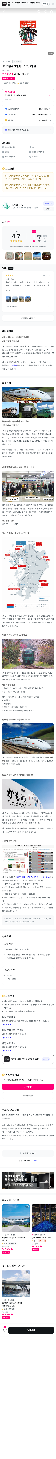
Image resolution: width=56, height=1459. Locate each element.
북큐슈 (50, 362)
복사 (35, 1161)
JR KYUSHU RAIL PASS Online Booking (32, 877)
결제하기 (31, 1330)
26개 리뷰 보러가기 (28, 318)
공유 (45, 11)
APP (44, 4)
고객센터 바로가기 (29, 1153)
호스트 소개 (48, 203)
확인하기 (29, 1087)
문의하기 (48, 209)
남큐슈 (14, 365)
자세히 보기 (6, 1024)
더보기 (8, 291)
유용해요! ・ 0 (14, 306)
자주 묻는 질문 (28, 1095)
